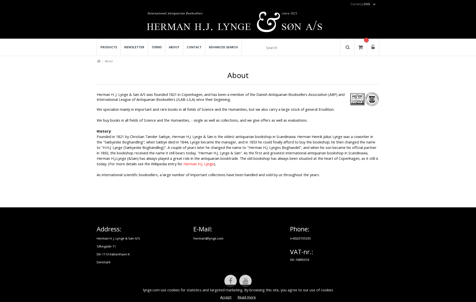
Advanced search (223, 47)
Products (108, 47)
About (174, 47)
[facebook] (230, 281)
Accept (226, 297)
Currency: (360, 4)
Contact (194, 47)
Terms (156, 47)
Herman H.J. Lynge (198, 163)
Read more (247, 297)
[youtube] (245, 281)
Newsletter (134, 47)
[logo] (238, 23)
